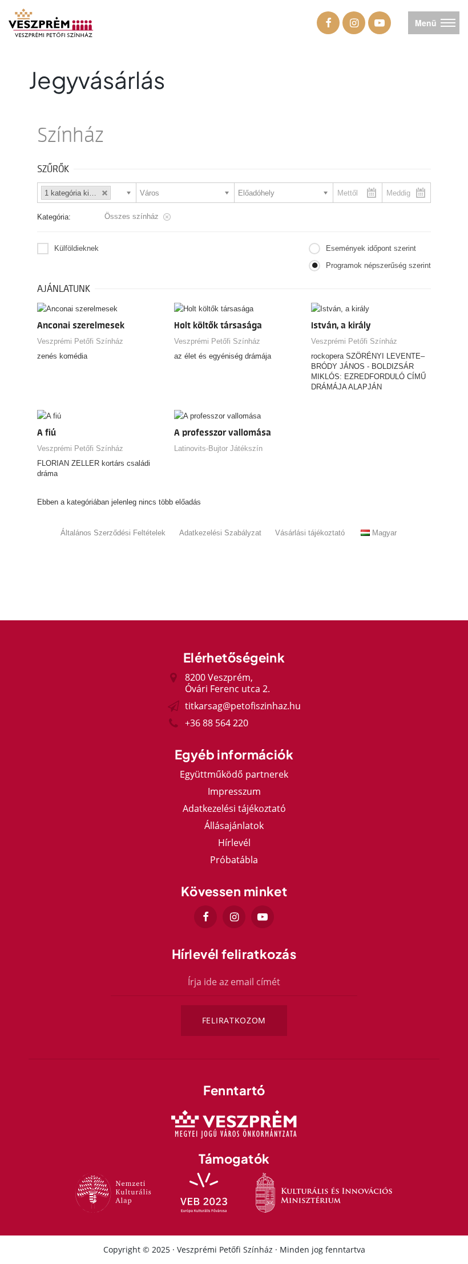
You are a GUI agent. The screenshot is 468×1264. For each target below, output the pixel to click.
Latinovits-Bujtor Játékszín (218, 448)
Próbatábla (234, 859)
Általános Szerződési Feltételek (113, 533)
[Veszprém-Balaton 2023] (204, 1193)
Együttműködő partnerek (234, 774)
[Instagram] (353, 22)
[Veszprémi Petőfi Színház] (51, 23)
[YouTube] (379, 22)
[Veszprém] (234, 1124)
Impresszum (234, 791)
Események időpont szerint (371, 248)
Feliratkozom (234, 1020)
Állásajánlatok (234, 825)
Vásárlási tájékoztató (310, 533)
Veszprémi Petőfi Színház (80, 341)
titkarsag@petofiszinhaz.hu (243, 706)
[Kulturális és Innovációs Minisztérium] (324, 1193)
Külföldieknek (76, 248)
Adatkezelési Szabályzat (220, 533)
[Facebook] (328, 22)
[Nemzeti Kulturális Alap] (113, 1193)
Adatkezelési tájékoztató (234, 808)
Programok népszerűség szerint (378, 265)
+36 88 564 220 (216, 723)
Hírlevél (234, 842)
